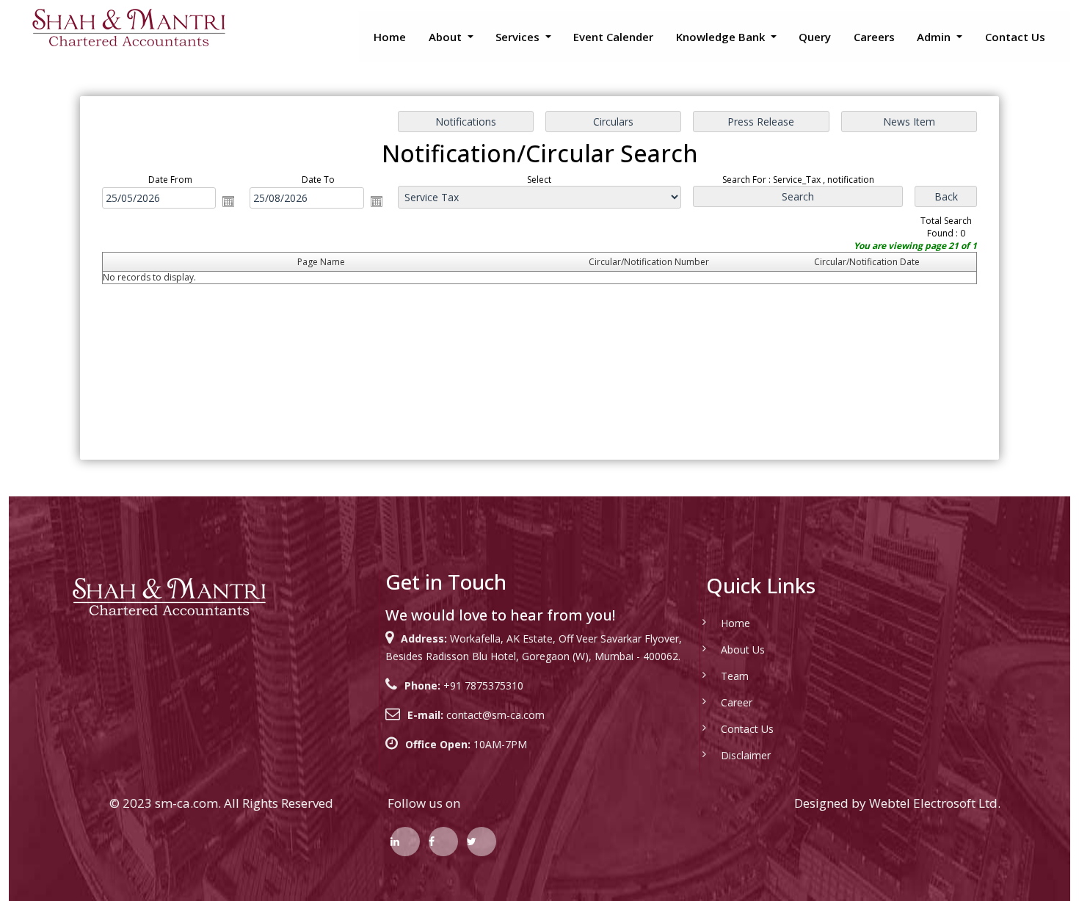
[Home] (128, 27)
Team (735, 676)
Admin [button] (935, 36)
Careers (874, 36)
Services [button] (518, 36)
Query (815, 36)
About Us (743, 649)
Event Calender (613, 36)
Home (390, 36)
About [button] (447, 36)
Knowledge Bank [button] (722, 36)
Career (736, 702)
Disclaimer (746, 755)
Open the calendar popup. (228, 201)
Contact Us (1015, 36)
